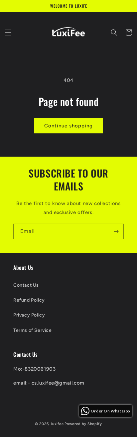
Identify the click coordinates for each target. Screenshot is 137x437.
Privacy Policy (29, 315)
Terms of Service (32, 330)
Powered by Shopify (83, 424)
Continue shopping (68, 126)
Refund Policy (29, 300)
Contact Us (26, 285)
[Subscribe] (116, 231)
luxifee (57, 424)
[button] (8, 32)
